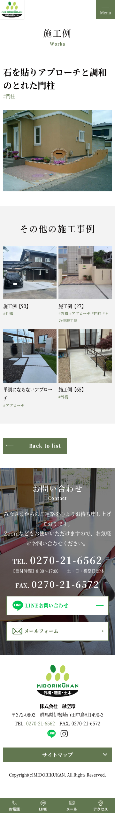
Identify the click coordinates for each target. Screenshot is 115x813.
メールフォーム (41, 630)
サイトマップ (57, 754)
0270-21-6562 (66, 559)
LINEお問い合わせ (46, 605)
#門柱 (9, 96)
